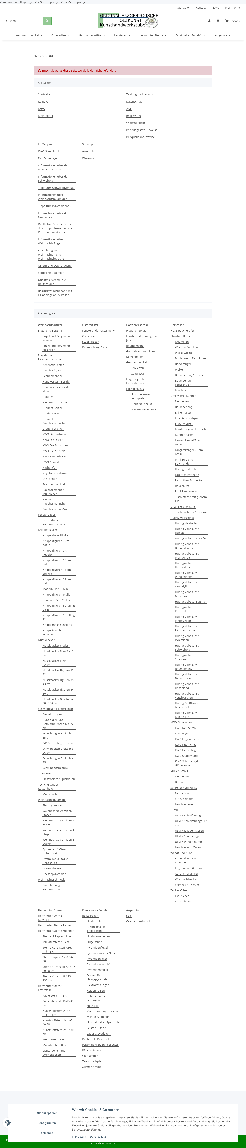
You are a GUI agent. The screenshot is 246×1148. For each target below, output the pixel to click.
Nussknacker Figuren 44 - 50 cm (59, 691)
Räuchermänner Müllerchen (53, 492)
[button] (209, 20)
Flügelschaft (94, 942)
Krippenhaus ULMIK (55, 535)
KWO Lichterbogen (187, 750)
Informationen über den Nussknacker (53, 215)
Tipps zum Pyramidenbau (54, 206)
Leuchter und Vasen (188, 847)
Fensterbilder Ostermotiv (98, 330)
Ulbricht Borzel (52, 408)
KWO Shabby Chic (186, 756)
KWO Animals (51, 462)
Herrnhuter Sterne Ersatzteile (50, 988)
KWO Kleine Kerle (54, 451)
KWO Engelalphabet (188, 739)
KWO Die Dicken (53, 440)
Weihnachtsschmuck (51, 879)
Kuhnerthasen (184, 435)
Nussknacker (46, 640)
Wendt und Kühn (181, 853)
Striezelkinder (184, 799)
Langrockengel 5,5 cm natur (189, 452)
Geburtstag (138, 373)
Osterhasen (89, 336)
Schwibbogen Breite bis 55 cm (58, 735)
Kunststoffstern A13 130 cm (58, 1032)
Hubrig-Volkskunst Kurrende (187, 609)
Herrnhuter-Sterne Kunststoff (50, 917)
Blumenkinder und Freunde (187, 860)
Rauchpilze (182, 486)
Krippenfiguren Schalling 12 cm (59, 617)
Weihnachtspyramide (52, 799)
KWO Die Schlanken (55, 445)
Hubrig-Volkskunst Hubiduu (187, 531)
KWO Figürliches (185, 744)
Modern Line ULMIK (55, 589)
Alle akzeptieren (46, 1113)
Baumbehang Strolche (189, 375)
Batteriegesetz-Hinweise (141, 130)
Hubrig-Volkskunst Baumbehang (187, 667)
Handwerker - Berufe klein (56, 389)
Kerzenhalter (134, 357)
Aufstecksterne (91, 1067)
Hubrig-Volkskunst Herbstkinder (187, 565)
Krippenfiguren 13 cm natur (57, 562)
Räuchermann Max (55, 509)
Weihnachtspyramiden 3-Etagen (59, 822)
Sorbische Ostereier (51, 273)
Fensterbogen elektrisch (190, 429)
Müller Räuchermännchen (55, 501)
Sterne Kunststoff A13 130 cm (57, 978)
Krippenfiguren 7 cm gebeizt (56, 552)
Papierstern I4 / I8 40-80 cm (58, 1003)
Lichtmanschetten (98, 936)
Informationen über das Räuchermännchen (53, 167)
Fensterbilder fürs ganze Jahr (142, 338)
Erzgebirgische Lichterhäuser (135, 381)
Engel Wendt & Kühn (188, 868)
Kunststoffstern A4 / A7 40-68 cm (57, 1022)
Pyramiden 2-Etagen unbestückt (56, 851)
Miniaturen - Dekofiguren (191, 358)
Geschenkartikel (136, 362)
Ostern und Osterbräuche (54, 265)
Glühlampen (90, 1056)
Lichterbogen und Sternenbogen (54, 1052)
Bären (179, 782)
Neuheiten (182, 341)
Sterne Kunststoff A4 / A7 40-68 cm (59, 969)
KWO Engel (182, 733)
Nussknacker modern (56, 645)
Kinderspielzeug (141, 404)
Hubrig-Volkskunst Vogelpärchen (187, 695)
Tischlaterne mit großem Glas (191, 499)
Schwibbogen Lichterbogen (55, 708)
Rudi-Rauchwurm (186, 491)
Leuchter (180, 390)
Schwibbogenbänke (55, 768)
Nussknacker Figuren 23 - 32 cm (59, 672)
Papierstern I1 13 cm (56, 995)
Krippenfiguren (48, 530)
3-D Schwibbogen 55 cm (58, 743)
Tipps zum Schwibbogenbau (56, 187)
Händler (48, 397)
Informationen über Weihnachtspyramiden (52, 197)
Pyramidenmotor (97, 970)
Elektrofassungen (98, 985)
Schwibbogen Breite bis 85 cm (58, 760)
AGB (129, 108)
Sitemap (87, 144)
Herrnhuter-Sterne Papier (54, 925)
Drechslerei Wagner (183, 506)
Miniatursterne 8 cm (56, 942)
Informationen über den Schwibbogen (53, 178)
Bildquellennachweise (140, 137)
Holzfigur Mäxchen (187, 469)
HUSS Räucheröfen (182, 330)
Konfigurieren (47, 1123)
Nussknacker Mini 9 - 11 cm (58, 653)
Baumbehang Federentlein (183, 382)
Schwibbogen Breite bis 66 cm (58, 750)
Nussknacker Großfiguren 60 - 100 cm (59, 701)
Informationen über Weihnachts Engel (50, 241)
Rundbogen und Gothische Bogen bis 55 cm (58, 724)
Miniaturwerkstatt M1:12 (147, 409)
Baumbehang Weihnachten (51, 887)
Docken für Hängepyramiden (98, 977)
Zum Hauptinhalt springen (17, 2)
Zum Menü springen (74, 2)
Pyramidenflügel (97, 947)
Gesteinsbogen (52, 714)
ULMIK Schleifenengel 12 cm (191, 823)
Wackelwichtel (184, 353)
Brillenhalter (183, 412)
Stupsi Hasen (90, 341)
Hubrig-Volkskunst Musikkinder (187, 555)
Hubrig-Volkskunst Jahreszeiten (187, 619)
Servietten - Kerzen (187, 885)
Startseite (183, 7)
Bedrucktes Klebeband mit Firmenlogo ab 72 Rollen (55, 293)
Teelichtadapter (92, 1061)
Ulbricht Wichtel (53, 428)
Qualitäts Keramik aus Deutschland (52, 282)
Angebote (88, 151)
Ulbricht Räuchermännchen (55, 421)
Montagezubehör (98, 1017)
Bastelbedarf (90, 915)
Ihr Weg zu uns (47, 144)
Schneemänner (52, 376)
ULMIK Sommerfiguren (189, 836)
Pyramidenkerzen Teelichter (100, 1044)
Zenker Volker (179, 890)
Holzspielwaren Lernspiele (141, 396)
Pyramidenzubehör (99, 964)
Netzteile (92, 1005)
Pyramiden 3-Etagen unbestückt (56, 861)
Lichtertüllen (95, 921)
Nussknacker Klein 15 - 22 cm (57, 663)
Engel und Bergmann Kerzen (56, 338)
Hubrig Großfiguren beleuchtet (187, 705)
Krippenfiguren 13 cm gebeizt (57, 572)
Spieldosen (45, 773)
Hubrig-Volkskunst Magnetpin (187, 715)
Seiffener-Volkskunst (183, 787)
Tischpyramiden (53, 805)
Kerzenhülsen (96, 990)
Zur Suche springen (48, 2)
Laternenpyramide (187, 474)
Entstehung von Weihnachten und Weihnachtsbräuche (51, 254)
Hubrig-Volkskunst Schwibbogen (187, 647)
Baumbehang (135, 345)
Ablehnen (47, 1133)
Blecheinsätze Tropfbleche (96, 929)
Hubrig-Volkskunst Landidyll (187, 584)
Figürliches (182, 896)
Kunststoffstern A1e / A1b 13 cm (56, 1012)
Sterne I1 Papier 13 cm (57, 936)
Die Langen (50, 479)
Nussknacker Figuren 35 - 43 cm (59, 682)
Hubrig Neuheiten (186, 523)
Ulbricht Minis (52, 413)
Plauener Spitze (136, 330)
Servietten (137, 368)
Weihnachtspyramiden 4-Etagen (59, 832)
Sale (129, 915)
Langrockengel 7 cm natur (188, 442)
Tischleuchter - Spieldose (191, 512)
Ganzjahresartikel (186, 873)
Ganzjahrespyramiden (140, 351)
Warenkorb (89, 158)
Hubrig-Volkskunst (182, 517)
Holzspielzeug (135, 388)
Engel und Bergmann (51, 330)
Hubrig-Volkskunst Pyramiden (187, 638)
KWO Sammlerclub (50, 151)
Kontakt (201, 7)
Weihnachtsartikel (186, 879)
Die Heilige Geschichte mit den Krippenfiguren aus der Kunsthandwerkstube (56, 228)
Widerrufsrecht (136, 123)
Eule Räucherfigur (186, 418)
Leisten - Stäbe (96, 1028)
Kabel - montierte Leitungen (98, 998)
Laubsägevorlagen (98, 1033)
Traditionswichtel (54, 484)
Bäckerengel (183, 364)
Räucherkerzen (92, 1050)
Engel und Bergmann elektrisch (56, 348)
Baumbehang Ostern (95, 347)
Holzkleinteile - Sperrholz (103, 1022)
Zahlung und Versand (140, 94)
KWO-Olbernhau (181, 722)
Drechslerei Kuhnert (183, 396)
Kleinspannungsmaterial (103, 1011)
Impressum (79, 1136)
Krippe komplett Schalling (53, 632)
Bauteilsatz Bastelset (95, 1039)
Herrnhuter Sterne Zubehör (56, 931)
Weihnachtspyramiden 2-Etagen (59, 813)
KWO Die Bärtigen (54, 434)
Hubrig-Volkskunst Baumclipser (187, 676)
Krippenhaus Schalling (57, 625)
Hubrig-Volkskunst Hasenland (187, 686)
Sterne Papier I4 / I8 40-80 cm (58, 959)
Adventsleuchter (53, 365)
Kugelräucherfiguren (56, 473)
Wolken (179, 369)
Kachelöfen (50, 467)
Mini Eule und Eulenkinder (184, 461)
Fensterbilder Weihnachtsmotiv (54, 522)
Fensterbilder (46, 514)
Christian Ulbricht (181, 336)
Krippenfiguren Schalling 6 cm (59, 607)
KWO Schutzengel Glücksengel (186, 763)
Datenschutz (98, 1136)
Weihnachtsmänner (55, 402)
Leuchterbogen (184, 804)
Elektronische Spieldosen (59, 779)
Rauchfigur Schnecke (188, 480)
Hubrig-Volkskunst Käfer (190, 538)
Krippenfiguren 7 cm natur (56, 543)
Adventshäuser (52, 868)
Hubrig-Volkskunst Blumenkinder (187, 546)
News (215, 7)
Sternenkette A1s (54, 1039)
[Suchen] (47, 21)
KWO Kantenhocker (55, 456)
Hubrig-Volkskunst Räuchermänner (187, 628)
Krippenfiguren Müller (57, 594)
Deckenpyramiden (54, 874)
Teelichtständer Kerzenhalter (48, 786)
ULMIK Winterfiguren (188, 842)
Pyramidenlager (97, 958)
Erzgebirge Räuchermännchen (50, 357)
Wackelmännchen (186, 347)
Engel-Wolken (184, 423)
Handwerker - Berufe (56, 381)
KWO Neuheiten (185, 728)
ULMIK (174, 810)
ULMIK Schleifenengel (189, 815)
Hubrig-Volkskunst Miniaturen (187, 594)
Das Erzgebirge (47, 158)
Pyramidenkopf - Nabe (101, 953)
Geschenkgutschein (138, 921)
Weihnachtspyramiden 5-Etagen (59, 841)
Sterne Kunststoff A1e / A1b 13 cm (57, 949)
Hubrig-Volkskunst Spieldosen (187, 657)
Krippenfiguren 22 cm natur (57, 581)
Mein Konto (232, 7)
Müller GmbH (179, 771)
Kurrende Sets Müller (56, 600)
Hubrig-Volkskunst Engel (190, 601)
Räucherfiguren (53, 370)
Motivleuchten (52, 794)
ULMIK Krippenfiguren (189, 830)
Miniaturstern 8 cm (55, 1045)
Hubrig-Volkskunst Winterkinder (187, 575)
